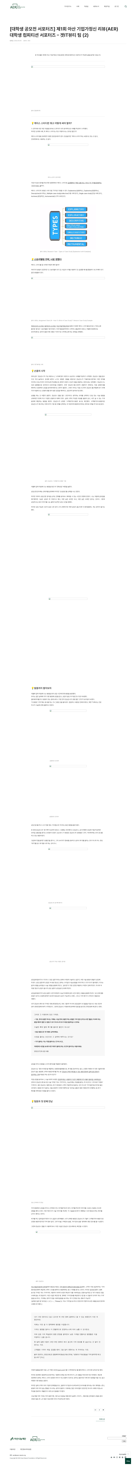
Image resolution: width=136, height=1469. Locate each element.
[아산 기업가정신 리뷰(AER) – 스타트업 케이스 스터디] (17, 6)
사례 (77, 6)
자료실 (86, 6)
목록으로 (102, 1419)
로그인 (117, 6)
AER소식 (96, 6)
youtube (114, 1457)
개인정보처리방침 (25, 1449)
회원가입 (107, 6)
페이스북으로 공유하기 (99, 1409)
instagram (117, 1457)
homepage (111, 1457)
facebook (120, 1457)
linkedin (125, 1457)
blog (122, 1457)
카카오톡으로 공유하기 (103, 1409)
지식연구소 (67, 6)
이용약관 (12, 1449)
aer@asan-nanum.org (19, 1455)
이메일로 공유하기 (95, 1409)
